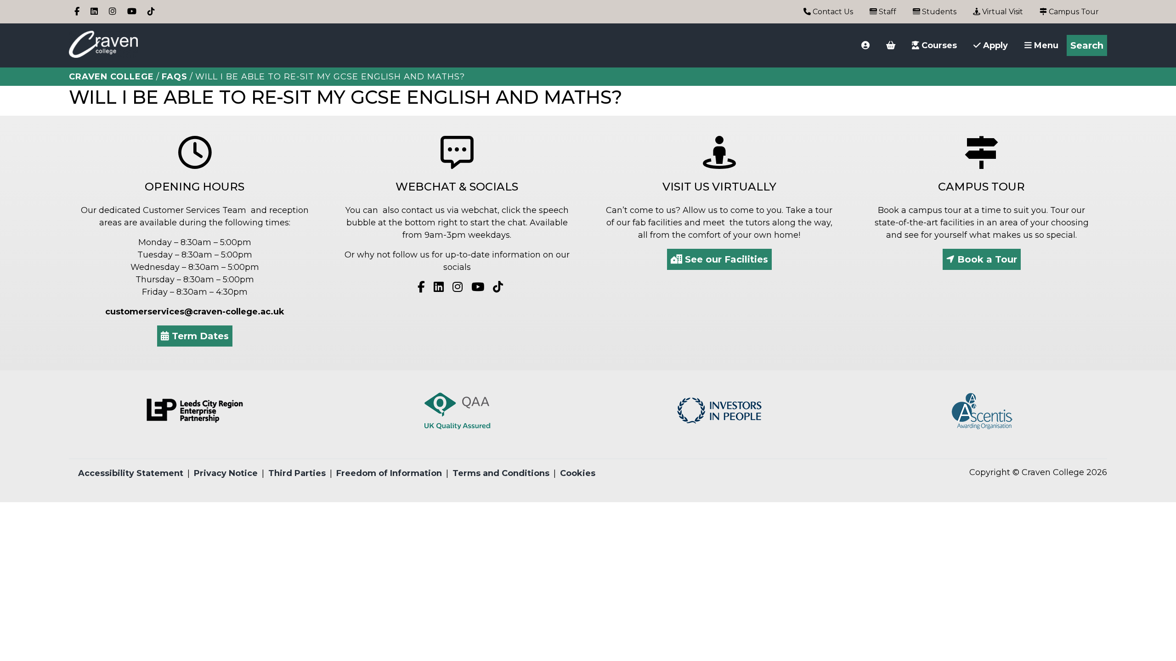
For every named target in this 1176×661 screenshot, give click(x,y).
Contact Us (832, 11)
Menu (1045, 45)
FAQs (174, 77)
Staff (886, 11)
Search (1086, 45)
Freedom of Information (389, 473)
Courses (938, 45)
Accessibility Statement (130, 473)
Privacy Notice (226, 473)
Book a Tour (986, 259)
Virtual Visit (1001, 11)
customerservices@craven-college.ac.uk (194, 312)
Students (938, 11)
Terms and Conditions (500, 473)
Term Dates (199, 336)
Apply (994, 45)
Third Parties (297, 473)
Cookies (577, 473)
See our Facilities (725, 259)
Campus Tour (1073, 11)
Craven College (111, 77)
